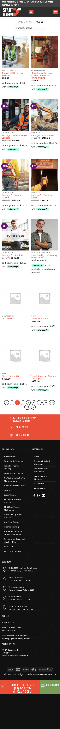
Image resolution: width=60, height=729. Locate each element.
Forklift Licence (10, 456)
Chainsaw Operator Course (13, 516)
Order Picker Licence (13, 473)
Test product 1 (8, 319)
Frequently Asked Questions (42, 462)
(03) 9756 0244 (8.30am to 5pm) (24, 419)
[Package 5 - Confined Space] (44, 175)
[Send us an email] (43, 495)
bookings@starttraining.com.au (16, 638)
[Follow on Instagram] (38, 495)
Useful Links (39, 484)
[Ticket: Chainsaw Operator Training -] (44, 355)
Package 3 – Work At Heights (12, 196)
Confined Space (11, 522)
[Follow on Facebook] (34, 495)
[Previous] (6, 402)
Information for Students (41, 477)
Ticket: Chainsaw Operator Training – (44, 377)
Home (19, 21)
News (36, 456)
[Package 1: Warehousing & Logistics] (15, 115)
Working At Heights (12, 551)
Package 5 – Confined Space (41, 196)
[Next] (33, 407)
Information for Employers (41, 470)
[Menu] (31, 12)
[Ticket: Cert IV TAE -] (15, 355)
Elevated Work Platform (14, 485)
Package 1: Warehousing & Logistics (14, 136)
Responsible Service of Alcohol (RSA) (14, 540)
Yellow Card (9, 490)
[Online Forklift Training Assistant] (15, 52)
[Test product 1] (15, 298)
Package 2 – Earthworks (42, 135)
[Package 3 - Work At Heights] (15, 175)
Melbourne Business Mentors (41, 674)
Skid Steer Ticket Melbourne (11, 508)
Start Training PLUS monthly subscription (44, 256)
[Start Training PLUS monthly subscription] (44, 234)
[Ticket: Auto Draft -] (44, 298)
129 (27, 407)
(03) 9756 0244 (8, 622)
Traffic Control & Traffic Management (14, 479)
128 (52, 402)
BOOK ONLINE (52, 685)
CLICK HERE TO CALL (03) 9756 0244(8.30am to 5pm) (22, 688)
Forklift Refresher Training (11, 467)
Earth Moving (10, 495)
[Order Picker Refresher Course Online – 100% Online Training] (44, 52)
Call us (17, 417)
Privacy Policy (40, 488)
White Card (9, 546)
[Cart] (55, 12)
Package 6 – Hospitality (13, 255)
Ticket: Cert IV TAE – (11, 376)
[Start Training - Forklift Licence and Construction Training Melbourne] (14, 12)
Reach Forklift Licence (13, 461)
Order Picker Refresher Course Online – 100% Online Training (42, 75)
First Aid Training (11, 527)
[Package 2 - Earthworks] (44, 115)
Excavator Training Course (12, 500)
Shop (29, 21)
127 (45, 402)
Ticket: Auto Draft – (40, 319)
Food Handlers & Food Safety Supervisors (14, 532)
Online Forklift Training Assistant (12, 74)
